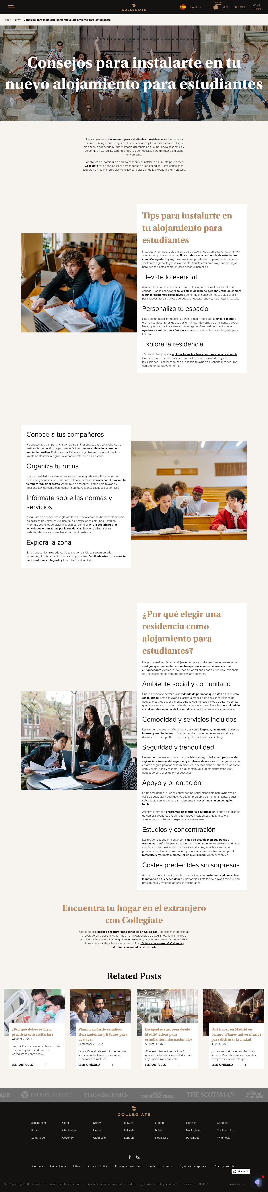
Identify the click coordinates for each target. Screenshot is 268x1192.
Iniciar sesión (256, 7)
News (17, 20)
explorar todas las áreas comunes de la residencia (204, 354)
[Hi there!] (257, 1182)
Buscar (240, 7)
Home (7, 20)
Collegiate (91, 166)
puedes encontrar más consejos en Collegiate (127, 932)
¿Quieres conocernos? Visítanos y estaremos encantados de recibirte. (147, 945)
